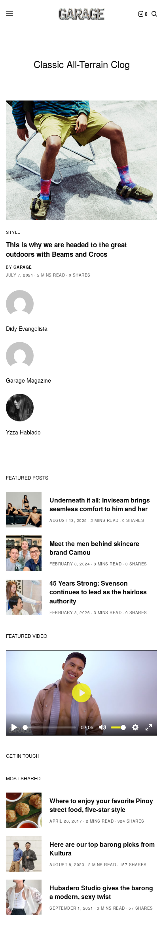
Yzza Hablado (23, 432)
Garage (22, 267)
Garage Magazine (28, 380)
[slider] (49, 727)
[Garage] (82, 14)
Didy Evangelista (26, 328)
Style (13, 232)
